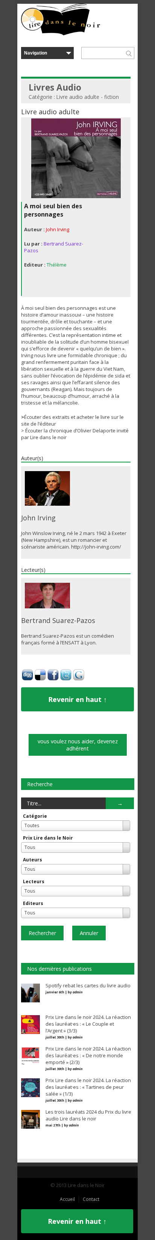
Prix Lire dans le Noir (48, 838)
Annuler (89, 933)
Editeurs (33, 903)
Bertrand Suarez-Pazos (58, 620)
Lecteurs (33, 881)
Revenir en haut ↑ (77, 699)
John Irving (57, 229)
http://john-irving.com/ (96, 546)
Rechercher (42, 933)
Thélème (57, 264)
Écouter (34, 430)
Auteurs (32, 859)
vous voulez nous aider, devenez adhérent (78, 745)
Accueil (67, 1199)
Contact (91, 1199)
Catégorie (35, 816)
